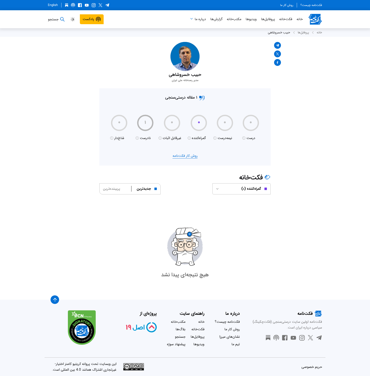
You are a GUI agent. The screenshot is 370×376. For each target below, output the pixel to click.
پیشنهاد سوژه (176, 344)
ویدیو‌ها (251, 19)
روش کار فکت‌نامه (185, 155)
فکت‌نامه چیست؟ (311, 5)
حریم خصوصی (311, 367)
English (53, 5)
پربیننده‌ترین (111, 188)
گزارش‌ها (216, 19)
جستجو (180, 336)
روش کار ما (286, 5)
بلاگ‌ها (180, 329)
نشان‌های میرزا (229, 336)
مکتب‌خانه (234, 19)
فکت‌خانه (285, 19)
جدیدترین (144, 188)
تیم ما (235, 344)
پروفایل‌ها (268, 19)
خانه (300, 19)
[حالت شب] (73, 19)
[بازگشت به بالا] (55, 299)
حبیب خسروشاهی (279, 32)
